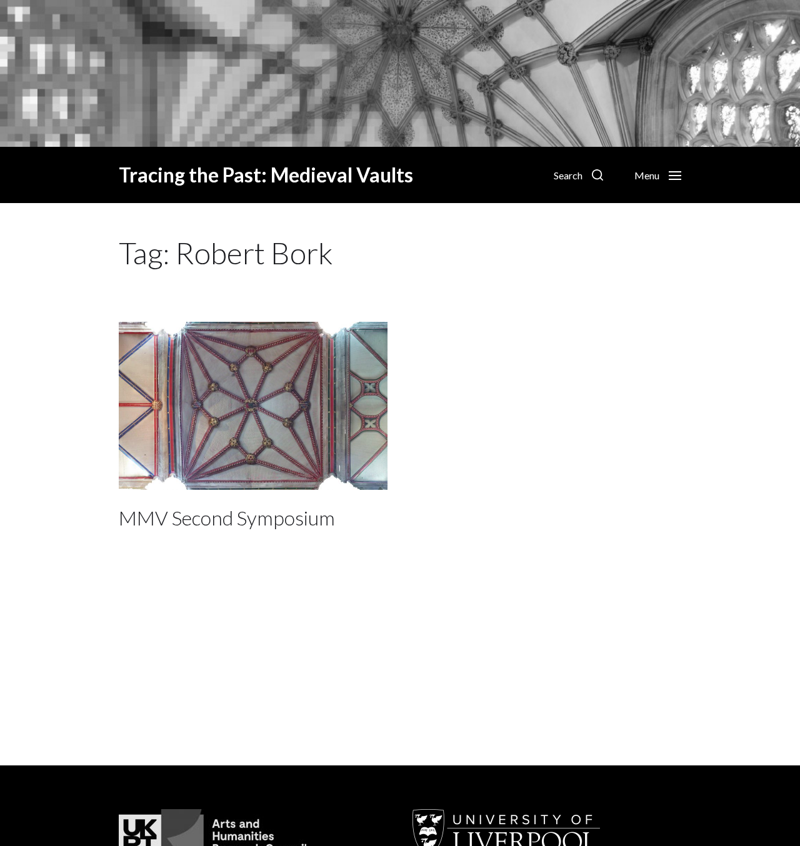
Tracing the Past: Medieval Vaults (266, 175)
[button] (578, 175)
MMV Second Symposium (227, 517)
